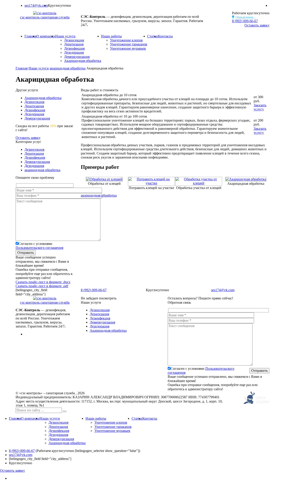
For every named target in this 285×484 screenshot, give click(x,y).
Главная (30, 36)
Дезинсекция (74, 40)
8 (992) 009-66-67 (245, 21)
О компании (46, 36)
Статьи (152, 36)
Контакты (165, 36)
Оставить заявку (256, 25)
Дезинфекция (74, 48)
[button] (64, 411)
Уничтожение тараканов (128, 44)
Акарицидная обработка (82, 61)
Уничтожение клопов (126, 40)
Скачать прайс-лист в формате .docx (43, 282)
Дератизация (73, 44)
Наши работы (111, 36)
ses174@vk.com (36, 5)
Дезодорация (74, 52)
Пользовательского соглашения (39, 248)
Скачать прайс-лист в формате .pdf (42, 286)
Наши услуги (65, 36)
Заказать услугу (260, 107)
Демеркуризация (77, 57)
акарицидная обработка (99, 195)
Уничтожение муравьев (128, 48)
